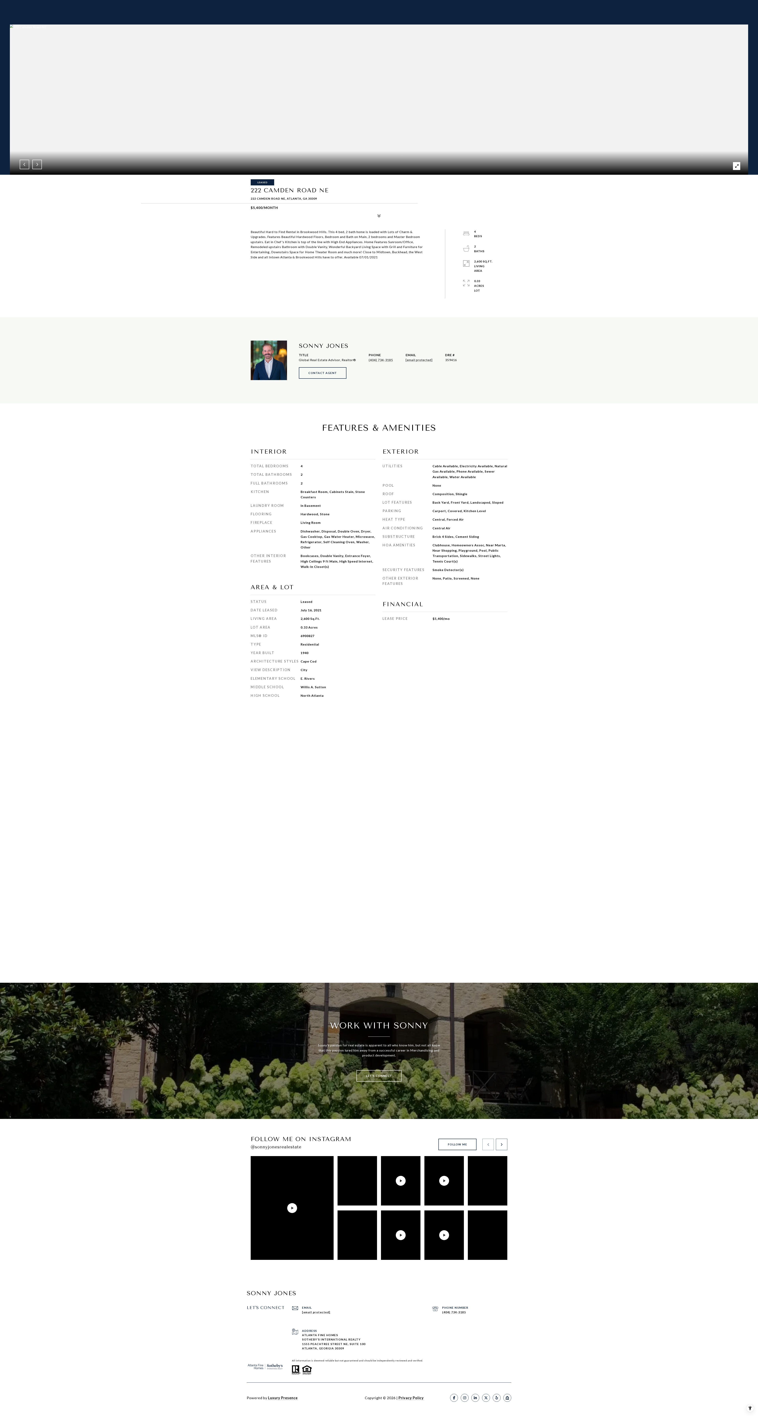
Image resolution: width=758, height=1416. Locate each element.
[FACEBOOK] (454, 1398)
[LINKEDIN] (475, 1398)
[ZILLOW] (507, 1398)
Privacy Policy (411, 1398)
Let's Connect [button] (379, 1075)
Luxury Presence (283, 1398)
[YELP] (497, 1398)
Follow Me (457, 1144)
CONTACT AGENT (322, 373)
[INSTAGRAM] (465, 1398)
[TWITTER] (486, 1398)
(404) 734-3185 (381, 360)
